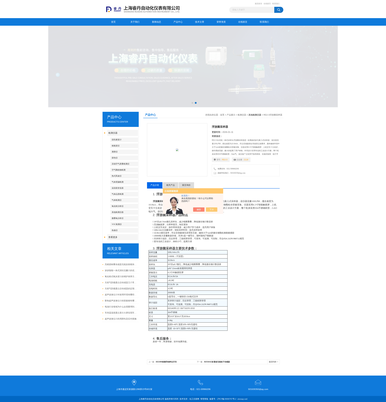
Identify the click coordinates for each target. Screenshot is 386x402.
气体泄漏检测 (117, 182)
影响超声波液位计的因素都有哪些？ (121, 301)
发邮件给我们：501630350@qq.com (231, 173)
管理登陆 (204, 399)
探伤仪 (115, 158)
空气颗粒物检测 (118, 170)
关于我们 (134, 22)
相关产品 (170, 185)
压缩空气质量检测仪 (120, 164)
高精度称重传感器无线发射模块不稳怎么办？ (121, 264)
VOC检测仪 (117, 224)
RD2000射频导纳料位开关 (166, 362)
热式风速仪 (117, 176)
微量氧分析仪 (117, 218)
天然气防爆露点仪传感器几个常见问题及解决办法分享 (121, 282)
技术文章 (199, 22)
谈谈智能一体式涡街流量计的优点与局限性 (121, 270)
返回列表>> (273, 362)
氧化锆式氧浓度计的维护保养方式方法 (121, 276)
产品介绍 (154, 185)
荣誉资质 (221, 22)
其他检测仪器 (117, 212)
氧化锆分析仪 (117, 206)
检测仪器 (112, 133)
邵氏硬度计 (117, 140)
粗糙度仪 (116, 146)
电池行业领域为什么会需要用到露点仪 (121, 307)
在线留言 (267, 4)
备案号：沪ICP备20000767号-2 (222, 399)
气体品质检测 (117, 194)
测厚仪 (115, 152)
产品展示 (231, 115)
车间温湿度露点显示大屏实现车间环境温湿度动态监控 (121, 313)
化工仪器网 (194, 399)
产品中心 (178, 22)
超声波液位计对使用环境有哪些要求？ (121, 295)
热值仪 (115, 230)
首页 (113, 22)
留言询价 (186, 185)
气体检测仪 (117, 200)
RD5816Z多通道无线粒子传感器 (217, 362)
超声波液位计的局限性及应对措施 (120, 319)
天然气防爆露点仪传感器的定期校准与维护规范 (121, 288)
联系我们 (276, 4)
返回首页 (258, 4)
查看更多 (112, 237)
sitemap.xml (242, 399)
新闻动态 (156, 22)
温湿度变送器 (117, 188)
